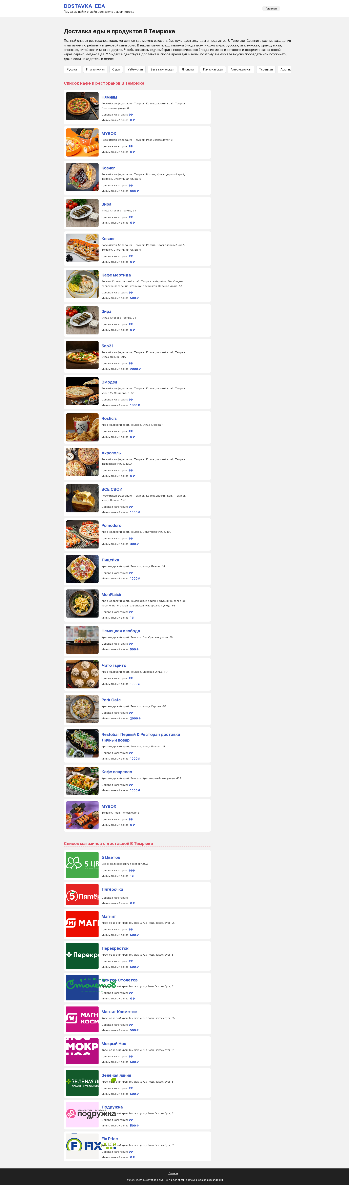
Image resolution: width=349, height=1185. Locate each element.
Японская (188, 69)
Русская (72, 69)
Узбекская (135, 69)
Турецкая (266, 69)
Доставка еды (153, 1179)
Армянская (288, 69)
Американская (241, 69)
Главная (271, 8)
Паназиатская (213, 69)
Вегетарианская (162, 69)
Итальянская (95, 69)
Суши (116, 69)
